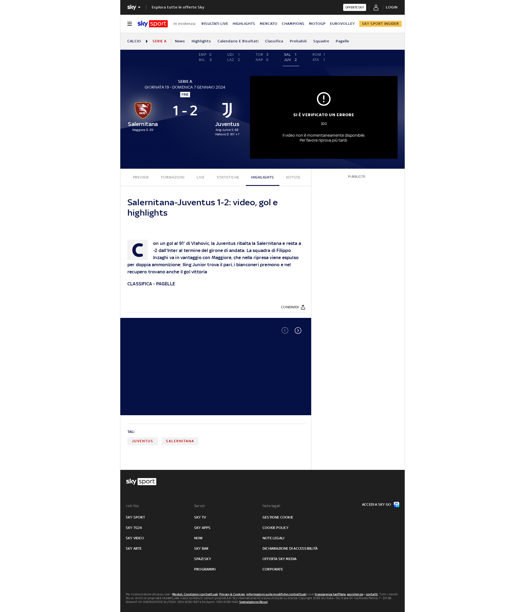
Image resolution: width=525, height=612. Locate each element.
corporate (272, 569)
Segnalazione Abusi (253, 602)
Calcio (134, 41)
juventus (142, 441)
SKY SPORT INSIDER (380, 24)
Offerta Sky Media (279, 559)
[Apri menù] (129, 23)
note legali (273, 538)
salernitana (180, 441)
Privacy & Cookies (232, 594)
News (180, 41)
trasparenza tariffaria (330, 594)
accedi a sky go (376, 504)
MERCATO (269, 24)
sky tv (200, 517)
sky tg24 (134, 528)
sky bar (201, 548)
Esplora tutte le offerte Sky (178, 7)
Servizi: (200, 506)
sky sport (135, 517)
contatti (372, 594)
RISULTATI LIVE (215, 24)
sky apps (202, 528)
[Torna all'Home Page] (152, 23)
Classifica (274, 41)
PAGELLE (165, 283)
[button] (298, 330)
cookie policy (275, 528)
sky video (135, 538)
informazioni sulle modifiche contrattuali (276, 594)
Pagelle (342, 41)
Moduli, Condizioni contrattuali (195, 594)
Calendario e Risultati (238, 41)
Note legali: (271, 506)
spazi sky (202, 559)
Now (198, 538)
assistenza (355, 594)
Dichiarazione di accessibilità (289, 548)
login (392, 7)
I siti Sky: (132, 506)
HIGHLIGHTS (244, 24)
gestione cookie (277, 517)
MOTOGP (317, 24)
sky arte (134, 548)
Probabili (298, 41)
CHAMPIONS (293, 24)
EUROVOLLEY (342, 24)
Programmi (204, 569)
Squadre (321, 41)
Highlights (201, 41)
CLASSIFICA (139, 283)
